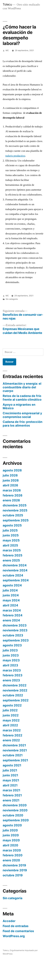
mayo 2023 (11, 660)
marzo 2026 (12, 490)
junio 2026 (11, 480)
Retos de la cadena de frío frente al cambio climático (22, 397)
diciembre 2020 (15, 805)
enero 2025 (11, 560)
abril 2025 (10, 545)
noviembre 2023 (15, 630)
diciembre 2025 (14, 505)
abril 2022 (10, 725)
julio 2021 (10, 770)
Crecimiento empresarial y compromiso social (22, 415)
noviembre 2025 (15, 510)
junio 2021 (10, 775)
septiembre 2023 (16, 640)
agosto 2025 (12, 525)
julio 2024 (10, 590)
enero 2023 (11, 680)
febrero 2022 (12, 735)
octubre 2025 (13, 515)
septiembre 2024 (16, 580)
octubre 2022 (13, 695)
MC (7, 50)
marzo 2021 (11, 790)
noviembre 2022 (15, 690)
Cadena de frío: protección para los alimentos (22, 423)
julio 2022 (10, 710)
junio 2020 (11, 835)
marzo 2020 (12, 850)
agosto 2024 (12, 585)
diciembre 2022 (14, 685)
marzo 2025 (12, 550)
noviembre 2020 (15, 810)
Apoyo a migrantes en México (19, 406)
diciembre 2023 (14, 625)
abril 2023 (10, 665)
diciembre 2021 (14, 745)
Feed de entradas (15, 926)
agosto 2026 (12, 470)
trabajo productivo (15, 155)
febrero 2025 (12, 555)
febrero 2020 (12, 855)
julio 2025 (10, 530)
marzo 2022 (12, 730)
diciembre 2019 (14, 865)
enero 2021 (11, 800)
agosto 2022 (12, 705)
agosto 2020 (12, 825)
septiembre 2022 (16, 700)
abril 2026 (10, 485)
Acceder (9, 921)
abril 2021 (10, 785)
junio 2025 (11, 535)
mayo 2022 (11, 720)
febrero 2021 (12, 795)
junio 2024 (11, 595)
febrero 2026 (12, 495)
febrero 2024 (12, 615)
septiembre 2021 (15, 760)
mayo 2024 (11, 600)
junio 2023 (11, 655)
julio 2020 (10, 830)
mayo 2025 (11, 540)
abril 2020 (10, 845)
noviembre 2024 (15, 570)
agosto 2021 (12, 765)
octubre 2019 (13, 875)
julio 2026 (10, 475)
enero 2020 (11, 860)
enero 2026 (11, 500)
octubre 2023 (13, 635)
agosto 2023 (12, 645)
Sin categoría (12, 299)
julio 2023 (10, 650)
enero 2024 (11, 620)
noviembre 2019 (15, 870)
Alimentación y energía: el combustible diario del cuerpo (22, 387)
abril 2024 (10, 605)
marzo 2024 (12, 610)
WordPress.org (14, 936)
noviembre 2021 (15, 750)
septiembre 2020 (16, 820)
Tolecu (7, 4)
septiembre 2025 (16, 520)
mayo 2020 (11, 840)
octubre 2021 (13, 755)
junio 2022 (11, 715)
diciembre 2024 (15, 565)
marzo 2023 (12, 670)
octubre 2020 (13, 815)
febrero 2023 (12, 675)
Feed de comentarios (18, 931)
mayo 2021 (11, 780)
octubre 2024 (13, 575)
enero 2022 (11, 740)
